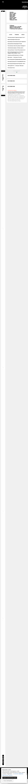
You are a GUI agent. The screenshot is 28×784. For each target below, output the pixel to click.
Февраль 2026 (13, 19)
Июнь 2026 (12, 15)
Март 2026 (12, 18)
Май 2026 (12, 16)
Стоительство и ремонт (16, 28)
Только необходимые (7, 780)
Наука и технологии (15, 27)
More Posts (3, 760)
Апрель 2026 (13, 17)
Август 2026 (13, 13)
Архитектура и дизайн (15, 26)
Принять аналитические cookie (9, 777)
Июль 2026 (12, 14)
